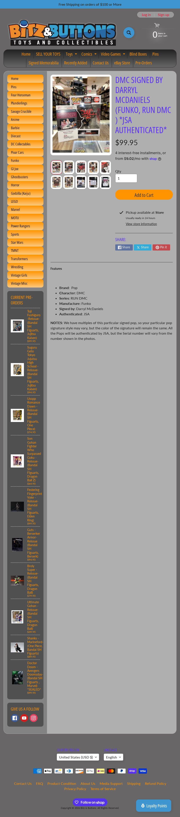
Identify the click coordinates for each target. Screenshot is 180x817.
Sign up (163, 14)
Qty (118, 171)
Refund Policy (155, 783)
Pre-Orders (143, 63)
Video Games (113, 54)
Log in (146, 14)
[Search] (128, 32)
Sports (15, 234)
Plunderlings (19, 103)
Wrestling (17, 266)
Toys (72, 54)
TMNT (14, 250)
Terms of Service (103, 789)
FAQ (39, 783)
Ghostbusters (19, 176)
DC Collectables (21, 143)
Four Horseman (21, 94)
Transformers (19, 258)
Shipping (133, 783)
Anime (15, 119)
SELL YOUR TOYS (48, 54)
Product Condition (61, 783)
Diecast (15, 135)
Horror (15, 184)
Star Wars (17, 242)
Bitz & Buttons (88, 807)
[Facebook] (15, 718)
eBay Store (122, 63)
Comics (89, 54)
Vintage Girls (19, 275)
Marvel (15, 209)
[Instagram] (34, 718)
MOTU (15, 217)
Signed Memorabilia (44, 63)
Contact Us (101, 63)
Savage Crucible (21, 111)
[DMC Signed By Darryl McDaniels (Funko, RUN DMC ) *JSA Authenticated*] (56, 167)
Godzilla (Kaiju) (21, 193)
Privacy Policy (75, 789)
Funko (15, 160)
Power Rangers (20, 225)
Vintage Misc (19, 283)
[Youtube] (24, 718)
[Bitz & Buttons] (62, 32)
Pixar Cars (17, 152)
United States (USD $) (76, 757)
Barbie (15, 127)
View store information (141, 224)
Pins (155, 54)
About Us (88, 783)
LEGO (14, 201)
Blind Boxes (138, 54)
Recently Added (75, 63)
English (111, 757)
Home (26, 54)
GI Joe (14, 168)
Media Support (111, 783)
